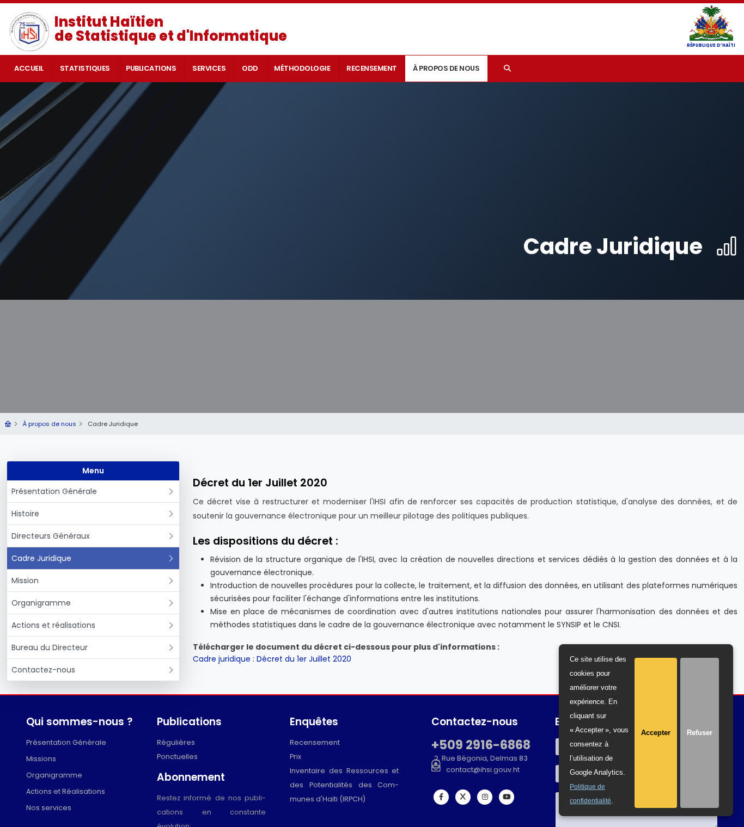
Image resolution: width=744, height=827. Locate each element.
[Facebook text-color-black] (441, 797)
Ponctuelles (177, 756)
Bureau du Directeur (49, 647)
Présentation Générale (54, 491)
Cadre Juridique (41, 558)
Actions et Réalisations (65, 791)
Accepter (655, 733)
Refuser (699, 733)
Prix (295, 756)
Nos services (48, 807)
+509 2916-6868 (480, 745)
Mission (25, 580)
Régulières (176, 742)
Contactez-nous (43, 669)
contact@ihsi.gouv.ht (483, 769)
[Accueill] (7, 423)
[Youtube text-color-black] (506, 797)
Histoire (25, 513)
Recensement (315, 742)
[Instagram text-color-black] (484, 797)
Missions (41, 758)
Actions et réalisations (53, 625)
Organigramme (41, 602)
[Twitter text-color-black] (463, 797)
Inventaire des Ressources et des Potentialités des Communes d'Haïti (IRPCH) (344, 785)
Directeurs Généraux (50, 535)
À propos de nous (49, 423)
